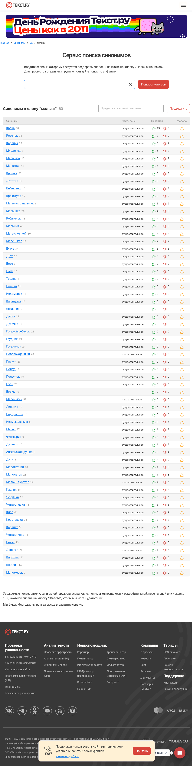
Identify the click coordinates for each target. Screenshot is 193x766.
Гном (9, 271)
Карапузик (13, 301)
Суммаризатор (116, 658)
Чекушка (12, 497)
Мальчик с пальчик (20, 203)
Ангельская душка (19, 452)
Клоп (9, 512)
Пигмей (11, 286)
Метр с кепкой (16, 233)
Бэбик (10, 391)
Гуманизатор (85, 658)
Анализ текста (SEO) (56, 658)
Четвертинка (15, 535)
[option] (96, 26)
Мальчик (12, 226)
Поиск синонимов (153, 84)
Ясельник (13, 309)
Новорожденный (18, 354)
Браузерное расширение (20, 693)
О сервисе (113, 682)
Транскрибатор (116, 652)
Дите (9, 256)
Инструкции (170, 682)
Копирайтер (84, 682)
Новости (145, 658)
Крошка (11, 173)
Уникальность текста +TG (21, 656)
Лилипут (12, 407)
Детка (10, 316)
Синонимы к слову (55, 664)
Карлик (11, 489)
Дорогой (12, 550)
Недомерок (14, 294)
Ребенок (12, 135)
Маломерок (14, 572)
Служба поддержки (175, 689)
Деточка (12, 324)
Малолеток (14, 474)
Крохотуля (13, 196)
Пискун (11, 361)
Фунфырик (13, 437)
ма (31, 42)
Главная (4, 42)
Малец (10, 429)
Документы (147, 677)
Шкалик (12, 565)
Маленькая (14, 241)
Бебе (9, 263)
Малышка (13, 211)
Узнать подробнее (67, 756)
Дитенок (12, 444)
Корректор (84, 688)
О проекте (146, 652)
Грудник (12, 339)
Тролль (11, 278)
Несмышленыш (17, 422)
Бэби (9, 384)
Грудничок (13, 346)
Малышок (13, 158)
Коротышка (14, 519)
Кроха (10, 128)
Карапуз (12, 143)
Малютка (13, 166)
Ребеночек (13, 188)
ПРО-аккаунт (171, 652)
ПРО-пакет (170, 658)
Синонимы (19, 42)
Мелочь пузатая (17, 482)
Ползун (11, 369)
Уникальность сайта (17, 669)
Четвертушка (15, 504)
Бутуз (10, 248)
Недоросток (14, 414)
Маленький (14, 399)
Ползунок (13, 376)
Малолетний (15, 467)
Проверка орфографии (58, 652)
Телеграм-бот (13, 686)
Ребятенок (13, 218)
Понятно (142, 751)
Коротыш (12, 557)
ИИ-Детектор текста (89, 664)
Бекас (10, 542)
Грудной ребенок (18, 331)
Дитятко (12, 181)
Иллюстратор (115, 664)
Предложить (178, 108)
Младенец (13, 150)
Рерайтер (83, 652)
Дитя (9, 459)
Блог (143, 664)
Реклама (145, 671)
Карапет (12, 527)
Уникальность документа (21, 663)
